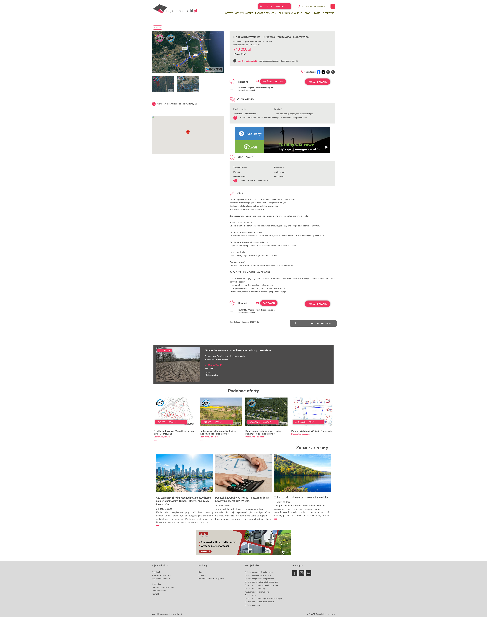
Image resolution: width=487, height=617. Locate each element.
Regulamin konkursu (161, 578)
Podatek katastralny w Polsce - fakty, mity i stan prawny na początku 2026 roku (242, 499)
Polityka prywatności (161, 575)
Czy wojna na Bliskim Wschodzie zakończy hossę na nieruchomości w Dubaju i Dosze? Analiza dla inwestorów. (183, 501)
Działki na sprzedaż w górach (258, 575)
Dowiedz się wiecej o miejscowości (253, 180)
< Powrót (157, 27)
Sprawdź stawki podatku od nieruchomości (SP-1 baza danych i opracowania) (272, 117)
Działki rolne (250, 595)
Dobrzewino (238, 41)
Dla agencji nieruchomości (163, 587)
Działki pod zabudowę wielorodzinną (261, 585)
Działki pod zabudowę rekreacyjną (260, 601)
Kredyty (202, 575)
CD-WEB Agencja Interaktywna (321, 614)
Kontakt (155, 594)
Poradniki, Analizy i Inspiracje (211, 578)
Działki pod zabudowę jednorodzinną (261, 582)
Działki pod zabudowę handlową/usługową (264, 598)
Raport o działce (264, 13)
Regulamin (156, 572)
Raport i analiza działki (247, 61)
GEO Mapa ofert (244, 13)
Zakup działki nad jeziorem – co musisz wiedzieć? (302, 497)
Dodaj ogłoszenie (276, 6)
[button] (188, 132)
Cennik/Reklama (159, 590)
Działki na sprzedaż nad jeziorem (259, 578)
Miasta (316, 13)
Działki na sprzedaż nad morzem (259, 572)
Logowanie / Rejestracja (313, 6)
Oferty (229, 13)
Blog (307, 13)
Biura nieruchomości (290, 13)
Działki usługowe (252, 605)
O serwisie (328, 13)
